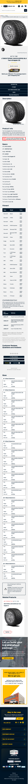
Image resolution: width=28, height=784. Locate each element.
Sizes (14, 92)
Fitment (14, 87)
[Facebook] (16, 723)
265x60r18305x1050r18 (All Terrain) (17, 483)
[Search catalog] (25, 10)
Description (14, 84)
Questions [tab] (15, 363)
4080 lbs (13, 463)
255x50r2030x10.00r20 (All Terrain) (17, 555)
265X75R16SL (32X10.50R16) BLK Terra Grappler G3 (12, 604)
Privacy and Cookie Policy (14, 776)
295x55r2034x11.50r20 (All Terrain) (17, 547)
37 (11, 445)
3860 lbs (13, 544)
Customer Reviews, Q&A (14, 89)
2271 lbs (13, 560)
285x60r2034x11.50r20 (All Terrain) (17, 509)
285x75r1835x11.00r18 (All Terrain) (17, 459)
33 (11, 411)
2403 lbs (13, 398)
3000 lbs (13, 487)
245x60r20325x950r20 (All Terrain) (17, 525)
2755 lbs (13, 437)
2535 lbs (13, 455)
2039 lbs (13, 537)
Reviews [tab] (7, 363)
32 (11, 419)
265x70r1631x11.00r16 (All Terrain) (17, 381)
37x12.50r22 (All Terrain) (16, 574)
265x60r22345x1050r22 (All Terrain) (17, 567)
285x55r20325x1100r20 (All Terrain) (17, 517)
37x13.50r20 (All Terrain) (16, 540)
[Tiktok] (23, 723)
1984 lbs (13, 471)
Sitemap (14, 773)
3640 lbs (13, 513)
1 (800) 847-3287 (18, 1)
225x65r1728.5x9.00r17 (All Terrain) (17, 425)
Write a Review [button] (14, 356)
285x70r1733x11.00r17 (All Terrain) (17, 433)
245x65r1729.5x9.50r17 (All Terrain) (17, 393)
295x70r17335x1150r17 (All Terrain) (17, 409)
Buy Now (7, 632)
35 (11, 461)
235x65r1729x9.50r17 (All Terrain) (16, 401)
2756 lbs (13, 386)
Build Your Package (8, 658)
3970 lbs (13, 413)
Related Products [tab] (14, 95)
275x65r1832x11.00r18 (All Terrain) (17, 451)
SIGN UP (20, 718)
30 (11, 396)
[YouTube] (20, 723)
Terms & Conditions (14, 774)
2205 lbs (13, 405)
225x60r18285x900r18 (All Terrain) (17, 467)
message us (20, 683)
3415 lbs (13, 552)
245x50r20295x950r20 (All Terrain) (17, 533)
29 (11, 403)
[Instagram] (18, 723)
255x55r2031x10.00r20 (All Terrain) (17, 501)
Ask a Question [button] (14, 359)
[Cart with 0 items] (25, 6)
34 (11, 477)
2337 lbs (13, 505)
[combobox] (14, 10)
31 (11, 384)
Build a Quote (14, 66)
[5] (2, 616)
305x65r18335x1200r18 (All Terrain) (17, 475)
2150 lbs (13, 429)
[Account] (19, 6)
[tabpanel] (13, 617)
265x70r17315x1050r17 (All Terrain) (17, 417)
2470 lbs (13, 421)
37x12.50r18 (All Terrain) (16, 443)
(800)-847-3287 (12, 683)
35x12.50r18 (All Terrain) (16, 490)
